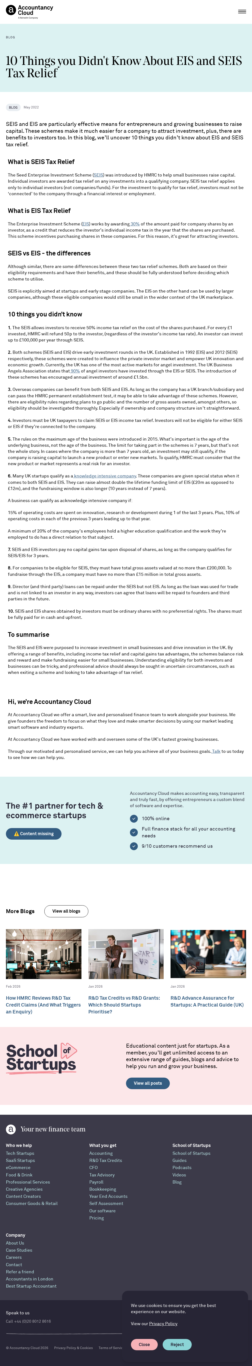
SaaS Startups (20, 1160)
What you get (102, 1145)
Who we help (19, 1145)
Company (15, 1235)
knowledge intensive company (104, 476)
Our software (102, 1211)
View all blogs (66, 911)
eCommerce (18, 1168)
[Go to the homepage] (29, 12)
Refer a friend (20, 1272)
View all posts (148, 1083)
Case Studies (19, 1250)
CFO (93, 1168)
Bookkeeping (102, 1189)
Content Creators (23, 1196)
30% (135, 224)
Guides (180, 1160)
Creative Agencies (24, 1189)
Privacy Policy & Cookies (73, 1348)
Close (144, 1344)
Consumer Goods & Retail (32, 1203)
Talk (215, 751)
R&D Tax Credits (105, 1160)
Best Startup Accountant (31, 1286)
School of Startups (192, 1145)
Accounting (101, 1153)
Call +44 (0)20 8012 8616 (28, 1321)
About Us (15, 1243)
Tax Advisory (102, 1175)
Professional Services (28, 1182)
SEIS (98, 175)
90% (75, 371)
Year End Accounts (108, 1196)
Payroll (96, 1182)
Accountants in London (29, 1279)
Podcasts (182, 1168)
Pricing (96, 1218)
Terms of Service (112, 1348)
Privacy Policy (163, 1324)
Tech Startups (20, 1153)
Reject (177, 1344)
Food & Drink (19, 1175)
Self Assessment (106, 1203)
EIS (85, 224)
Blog (177, 1182)
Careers (14, 1257)
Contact (14, 1265)
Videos (179, 1175)
